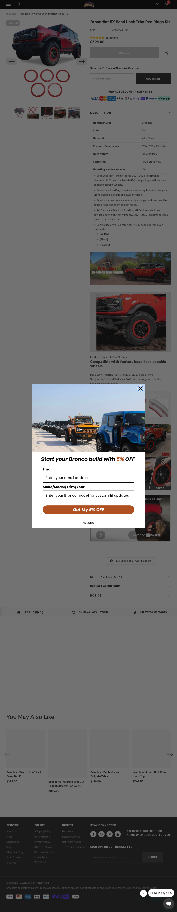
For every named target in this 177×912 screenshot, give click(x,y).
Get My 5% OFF (88, 510)
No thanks (88, 522)
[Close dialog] (140, 388)
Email (48, 469)
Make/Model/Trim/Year (64, 486)
